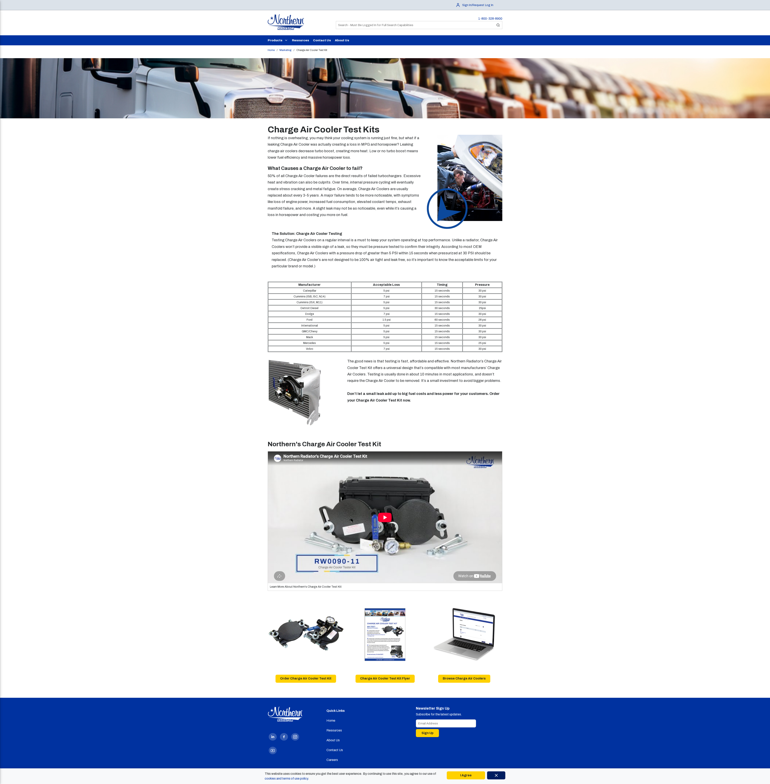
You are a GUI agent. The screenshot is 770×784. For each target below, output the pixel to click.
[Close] (496, 775)
